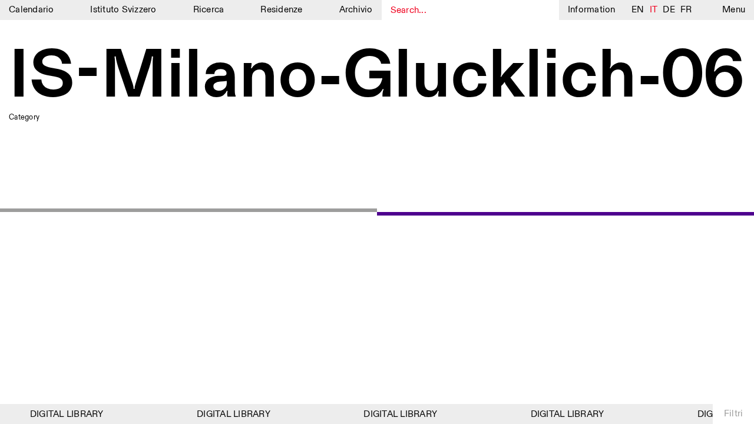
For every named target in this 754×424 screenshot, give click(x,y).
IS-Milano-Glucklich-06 (377, 77)
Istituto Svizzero (123, 9)
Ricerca (208, 9)
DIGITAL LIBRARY (65, 414)
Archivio (356, 9)
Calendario (31, 9)
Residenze (281, 9)
